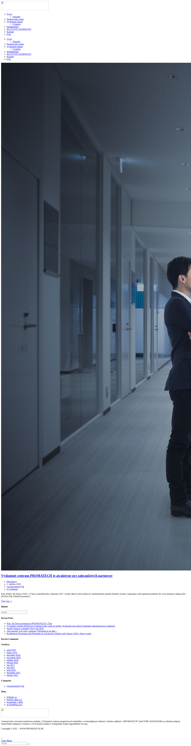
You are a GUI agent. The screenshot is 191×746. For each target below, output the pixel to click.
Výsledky (16, 24)
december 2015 (13, 673)
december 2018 (13, 655)
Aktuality (16, 17)
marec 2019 (12, 652)
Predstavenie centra (15, 19)
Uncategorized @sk (15, 586)
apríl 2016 (11, 670)
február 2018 (12, 662)
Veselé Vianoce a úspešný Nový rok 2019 (25, 628)
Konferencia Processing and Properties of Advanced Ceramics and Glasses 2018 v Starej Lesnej (49, 633)
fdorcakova (12, 581)
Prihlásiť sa (12, 697)
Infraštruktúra (13, 27)
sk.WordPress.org (14, 705)
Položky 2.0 (14, 699)
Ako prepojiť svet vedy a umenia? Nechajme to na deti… (32, 631)
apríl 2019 (11, 650)
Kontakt (10, 32)
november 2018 (14, 657)
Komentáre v (15, 702)
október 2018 (12, 660)
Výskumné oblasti (15, 22)
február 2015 (12, 675)
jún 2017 (11, 665)
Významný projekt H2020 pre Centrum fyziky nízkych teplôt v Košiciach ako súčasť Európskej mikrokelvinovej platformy (61, 626)
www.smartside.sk (24, 733)
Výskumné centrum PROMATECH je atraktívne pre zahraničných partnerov (57, 575)
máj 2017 (11, 667)
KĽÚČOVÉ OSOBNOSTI (19, 29)
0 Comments (12, 589)
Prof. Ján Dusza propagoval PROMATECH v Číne (29, 623)
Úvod (9, 14)
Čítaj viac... (6, 601)
